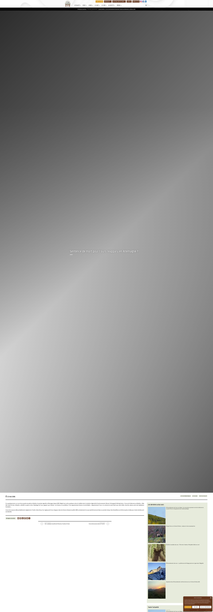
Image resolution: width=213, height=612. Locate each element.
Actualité (77, 5)
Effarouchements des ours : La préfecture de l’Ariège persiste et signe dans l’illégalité (185, 563)
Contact (129, 1)
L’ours (90, 5)
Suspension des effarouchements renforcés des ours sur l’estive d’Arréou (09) (183, 581)
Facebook (143, 1)
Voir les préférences (205, 607)
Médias (118, 5)
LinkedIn (146, 1)
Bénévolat (107, 1)
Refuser (196, 607)
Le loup (97, 5)
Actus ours (194, 496)
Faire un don (99, 1)
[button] (210, 597)
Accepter (188, 607)
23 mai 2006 (11, 496)
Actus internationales (186, 496)
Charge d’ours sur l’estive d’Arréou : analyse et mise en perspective (180, 526)
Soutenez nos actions (118, 1)
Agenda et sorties (82, 9)
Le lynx (103, 5)
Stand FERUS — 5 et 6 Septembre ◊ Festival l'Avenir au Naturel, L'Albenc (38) (116, 9)
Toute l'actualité (203, 496)
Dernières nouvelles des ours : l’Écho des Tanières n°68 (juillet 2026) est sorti (183, 544)
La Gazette (111, 5)
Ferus (84, 5)
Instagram (141, 1)
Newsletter (136, 1)
